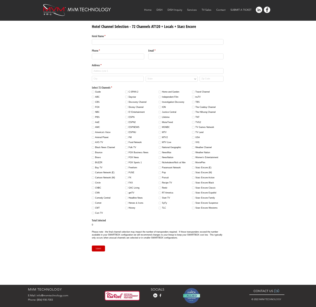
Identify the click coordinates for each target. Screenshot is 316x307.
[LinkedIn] (259, 10)
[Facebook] (267, 10)
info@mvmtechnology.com (52, 295)
